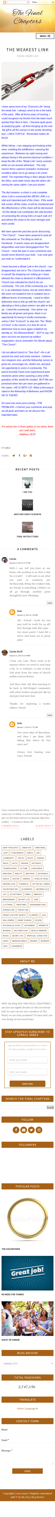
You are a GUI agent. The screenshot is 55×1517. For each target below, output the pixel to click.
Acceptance (16, 894)
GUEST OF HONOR (11, 1339)
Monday (7, 930)
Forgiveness (17, 853)
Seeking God (9, 884)
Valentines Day (10, 889)
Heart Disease (25, 920)
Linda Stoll (15, 651)
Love (5, 853)
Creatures (21, 904)
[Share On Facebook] (19, 455)
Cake (36, 899)
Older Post (43, 825)
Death (6, 879)
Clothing (8, 904)
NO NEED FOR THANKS (13, 1294)
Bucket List (24, 899)
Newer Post (11, 825)
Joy (4, 894)
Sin (38, 853)
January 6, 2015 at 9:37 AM (19, 563)
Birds (28, 894)
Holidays (36, 863)
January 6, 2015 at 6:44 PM (19, 655)
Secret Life (17, 936)
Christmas (40, 847)
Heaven (24, 863)
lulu (19, 611)
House (38, 920)
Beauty (18, 873)
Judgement (29, 925)
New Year (7, 873)
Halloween (8, 920)
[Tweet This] (13, 455)
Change (40, 858)
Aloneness (27, 889)
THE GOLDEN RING (11, 1249)
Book (30, 858)
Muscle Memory (39, 930)
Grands (26, 879)
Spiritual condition (37, 936)
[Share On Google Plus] (25, 455)
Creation (26, 847)
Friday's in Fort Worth (14, 915)
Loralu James (21, 1493)
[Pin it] (30, 455)
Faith (15, 863)
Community (8, 858)
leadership (16, 946)
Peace (6, 863)
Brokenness (9, 899)
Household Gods (11, 925)
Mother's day (21, 930)
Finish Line (23, 910)
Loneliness (36, 868)
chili (5, 946)
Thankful (24, 884)
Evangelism (8, 910)
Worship (45, 941)
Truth (21, 858)
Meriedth (43, 925)
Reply (50, 603)
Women (33, 941)
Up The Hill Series (41, 884)
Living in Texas (41, 879)
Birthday (30, 873)
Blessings (43, 873)
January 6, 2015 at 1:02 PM (27, 615)
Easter (16, 879)
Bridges (38, 894)
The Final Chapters (27, 17)
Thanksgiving (10, 868)
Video (6, 941)
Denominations (38, 904)
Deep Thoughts (10, 847)
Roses (6, 936)
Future (24, 868)
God (44, 915)
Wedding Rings (19, 941)
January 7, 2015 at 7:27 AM (27, 727)
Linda (12, 558)
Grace (30, 853)
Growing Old (42, 889)
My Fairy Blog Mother (33, 1497)
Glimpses (33, 915)
